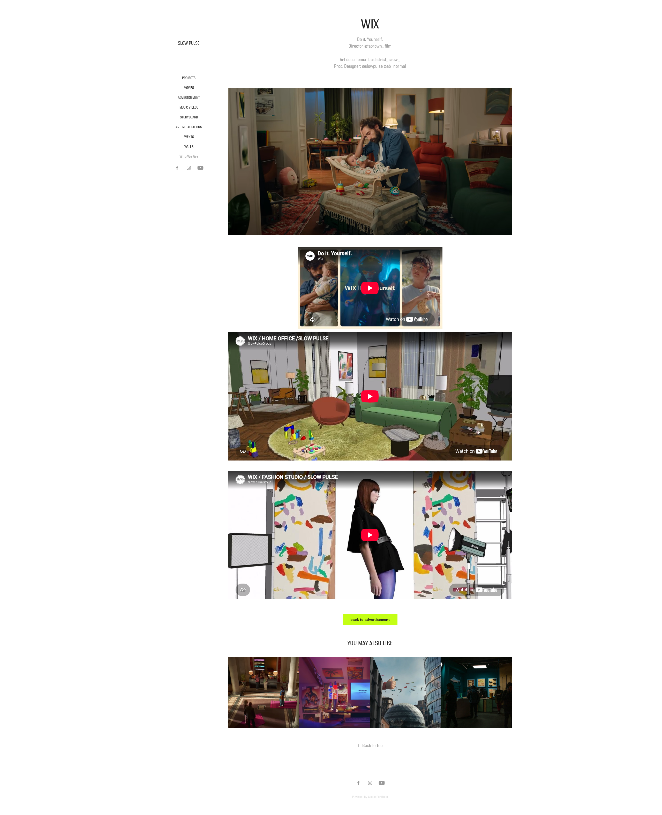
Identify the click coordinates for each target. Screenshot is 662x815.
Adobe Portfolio (378, 797)
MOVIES (189, 88)
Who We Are (188, 156)
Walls (188, 147)
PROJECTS (188, 78)
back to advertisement (370, 619)
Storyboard (189, 117)
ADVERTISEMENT (189, 98)
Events (189, 137)
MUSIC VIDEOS (188, 107)
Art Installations (189, 127)
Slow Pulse (189, 43)
